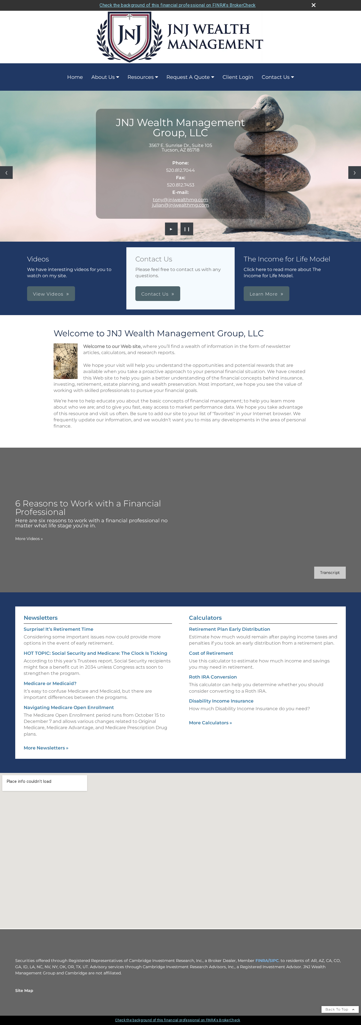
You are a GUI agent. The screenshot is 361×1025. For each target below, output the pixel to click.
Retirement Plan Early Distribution (229, 629)
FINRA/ (262, 960)
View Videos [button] (48, 294)
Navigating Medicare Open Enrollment (69, 707)
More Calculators (210, 722)
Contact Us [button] (155, 294)
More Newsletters (46, 748)
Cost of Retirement (211, 653)
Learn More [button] (264, 294)
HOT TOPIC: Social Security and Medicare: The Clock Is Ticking (95, 653)
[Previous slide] (6, 172)
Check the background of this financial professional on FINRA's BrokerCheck (178, 5)
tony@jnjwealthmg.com (180, 199)
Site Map (24, 990)
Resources (140, 77)
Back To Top (337, 1009)
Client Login (238, 77)
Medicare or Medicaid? (50, 683)
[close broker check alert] (313, 5)
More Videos (29, 539)
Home (75, 77)
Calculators (205, 617)
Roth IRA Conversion (213, 677)
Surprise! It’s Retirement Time (58, 629)
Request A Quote (188, 77)
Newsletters (41, 617)
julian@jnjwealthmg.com (180, 205)
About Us (103, 77)
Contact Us (276, 77)
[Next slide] (354, 172)
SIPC (274, 960)
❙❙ (187, 228)
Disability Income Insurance (221, 701)
